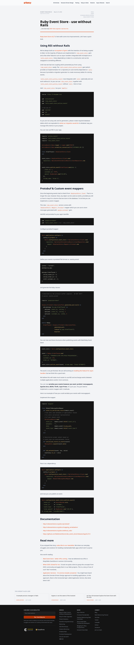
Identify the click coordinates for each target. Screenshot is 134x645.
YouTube (97, 617)
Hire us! (61, 639)
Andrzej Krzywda (20, 600)
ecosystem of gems (61, 50)
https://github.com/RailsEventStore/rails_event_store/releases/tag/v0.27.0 (66, 534)
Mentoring (62, 624)
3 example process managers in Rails (27, 595)
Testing (77, 3)
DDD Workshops (63, 626)
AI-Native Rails (63, 631)
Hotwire (92, 3)
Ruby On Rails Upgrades (65, 616)
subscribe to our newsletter (65, 545)
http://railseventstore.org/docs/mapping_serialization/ (60, 527)
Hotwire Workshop (64, 629)
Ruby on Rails (85, 3)
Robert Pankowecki (46, 12)
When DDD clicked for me (51, 564)
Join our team (98, 630)
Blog (96, 612)
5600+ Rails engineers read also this (58, 28)
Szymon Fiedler (54, 600)
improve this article (44, 13)
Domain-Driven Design (67, 3)
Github (96, 625)
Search (108, 3)
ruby (92, 13)
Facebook (97, 627)
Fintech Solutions (63, 619)
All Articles (56, 3)
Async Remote (100, 3)
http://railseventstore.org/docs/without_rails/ (57, 531)
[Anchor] (38, 45)
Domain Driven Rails (82, 630)
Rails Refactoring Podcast (101, 615)
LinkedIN (97, 622)
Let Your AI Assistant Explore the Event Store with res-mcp (101, 596)
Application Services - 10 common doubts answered (59, 573)
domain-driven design (87, 15)
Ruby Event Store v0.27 (47, 37)
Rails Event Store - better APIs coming (55, 559)
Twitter (97, 620)
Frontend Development (65, 634)
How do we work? (64, 636)
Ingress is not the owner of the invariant (63, 595)
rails (92, 12)
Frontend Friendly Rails (83, 615)
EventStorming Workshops (66, 621)
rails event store (88, 17)
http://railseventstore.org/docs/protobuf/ (56, 524)
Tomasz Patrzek (90, 600)
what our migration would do (69, 123)
